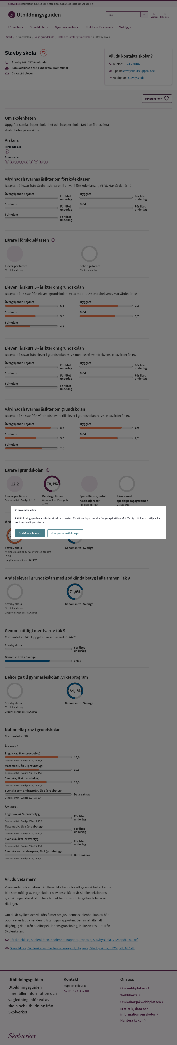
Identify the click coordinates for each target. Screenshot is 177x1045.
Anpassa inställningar (67, 533)
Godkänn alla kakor (30, 533)
